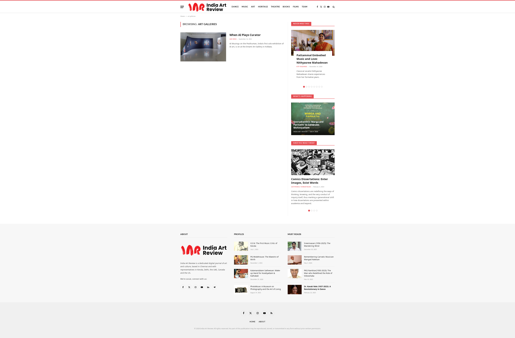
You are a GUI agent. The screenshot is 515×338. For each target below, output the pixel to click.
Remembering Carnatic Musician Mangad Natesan (319, 258)
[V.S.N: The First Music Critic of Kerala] (241, 246)
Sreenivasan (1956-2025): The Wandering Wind (317, 244)
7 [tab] (319, 86)
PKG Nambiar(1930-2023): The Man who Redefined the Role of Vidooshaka (318, 273)
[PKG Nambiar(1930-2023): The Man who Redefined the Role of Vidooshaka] (295, 273)
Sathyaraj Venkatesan (301, 187)
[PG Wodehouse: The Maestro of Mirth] (241, 259)
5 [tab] (314, 86)
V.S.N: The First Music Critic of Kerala (263, 244)
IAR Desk (232, 39)
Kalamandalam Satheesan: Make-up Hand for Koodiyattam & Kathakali (265, 273)
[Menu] (182, 7)
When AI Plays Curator (245, 35)
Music (245, 7)
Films (296, 7)
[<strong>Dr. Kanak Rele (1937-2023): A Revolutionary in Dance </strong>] (295, 289)
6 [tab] (316, 86)
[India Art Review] (208, 7)
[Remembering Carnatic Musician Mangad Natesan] (295, 259)
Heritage (263, 7)
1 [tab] (304, 86)
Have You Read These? (304, 143)
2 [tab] (306, 86)
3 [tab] (309, 86)
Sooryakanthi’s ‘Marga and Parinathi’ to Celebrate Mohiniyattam (308, 124)
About (262, 322)
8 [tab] (322, 86)
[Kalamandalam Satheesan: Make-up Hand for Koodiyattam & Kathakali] (241, 273)
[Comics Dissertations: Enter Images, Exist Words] (313, 162)
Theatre (275, 7)
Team (304, 7)
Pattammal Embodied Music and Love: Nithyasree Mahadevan (312, 58)
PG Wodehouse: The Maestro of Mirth (264, 258)
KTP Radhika (302, 66)
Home (182, 16)
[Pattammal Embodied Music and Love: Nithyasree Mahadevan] (313, 43)
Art (253, 7)
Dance (235, 7)
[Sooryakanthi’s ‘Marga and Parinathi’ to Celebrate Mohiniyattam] (313, 119)
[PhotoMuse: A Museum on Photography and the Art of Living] (241, 289)
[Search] (333, 7)
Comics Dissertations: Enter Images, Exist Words (309, 180)
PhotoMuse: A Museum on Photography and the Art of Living (265, 287)
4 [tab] (311, 86)
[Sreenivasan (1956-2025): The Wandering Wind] (295, 246)
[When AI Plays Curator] (203, 46)
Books (286, 7)
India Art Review (300, 131)
